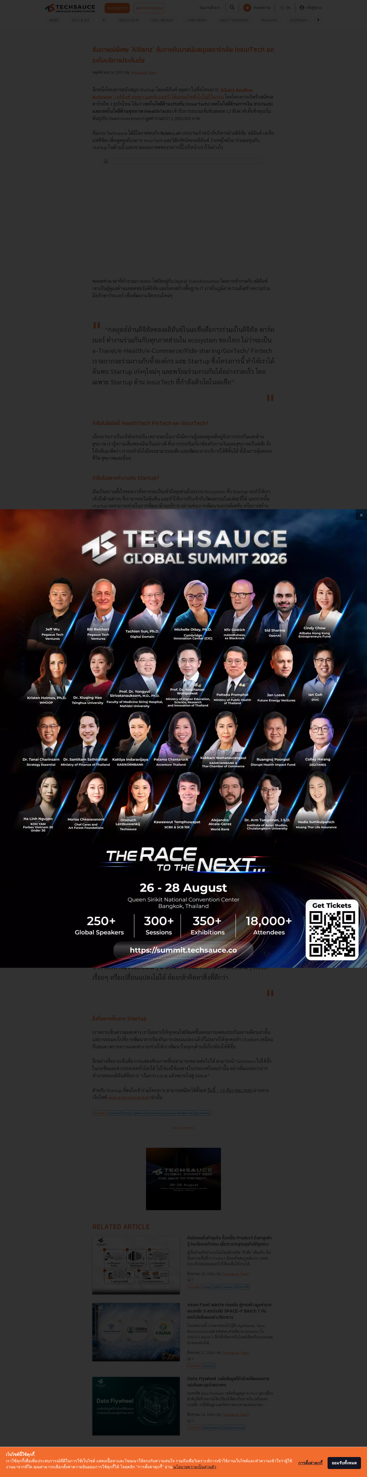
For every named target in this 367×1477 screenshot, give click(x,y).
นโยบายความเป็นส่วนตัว (194, 1466)
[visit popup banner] (183, 738)
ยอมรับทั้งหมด (344, 1462)
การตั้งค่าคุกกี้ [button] (310, 1462)
